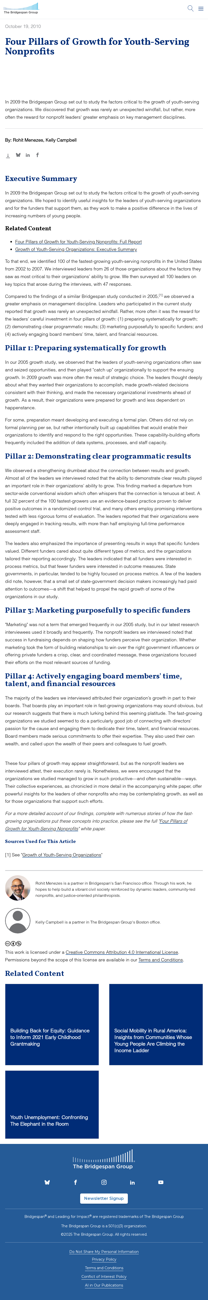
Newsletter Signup (104, 1198)
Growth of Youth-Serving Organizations (61, 855)
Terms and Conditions (160, 960)
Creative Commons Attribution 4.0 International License (122, 952)
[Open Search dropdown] (191, 9)
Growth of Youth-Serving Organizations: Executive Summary (76, 249)
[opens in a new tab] (47, 1183)
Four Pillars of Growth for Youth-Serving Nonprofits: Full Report (78, 242)
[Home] (21, 9)
